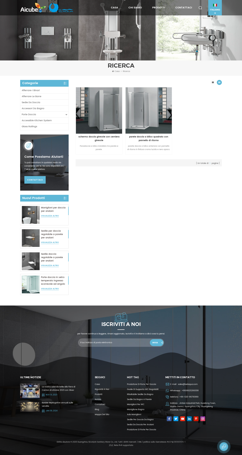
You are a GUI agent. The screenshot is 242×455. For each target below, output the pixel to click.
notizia (98, 399)
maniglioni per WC (135, 404)
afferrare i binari (31, 90)
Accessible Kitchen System (37, 120)
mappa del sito (102, 414)
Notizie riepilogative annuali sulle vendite (57, 404)
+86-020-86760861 (189, 396)
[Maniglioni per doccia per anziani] (31, 215)
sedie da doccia (31, 102)
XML (140, 442)
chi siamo (135, 8)
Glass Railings (29, 126)
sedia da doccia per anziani (140, 424)
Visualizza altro (50, 216)
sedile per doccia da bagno (140, 419)
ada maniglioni (134, 414)
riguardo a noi (102, 389)
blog (97, 409)
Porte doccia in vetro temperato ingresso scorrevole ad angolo (53, 281)
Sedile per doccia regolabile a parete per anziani (52, 234)
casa (97, 384)
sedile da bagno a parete (139, 399)
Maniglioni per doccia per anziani (53, 209)
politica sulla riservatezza (154, 442)
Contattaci (183, 8)
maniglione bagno (135, 409)
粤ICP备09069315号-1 (176, 442)
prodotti (98, 394)
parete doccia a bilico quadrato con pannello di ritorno (148, 138)
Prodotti (158, 8)
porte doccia (29, 114)
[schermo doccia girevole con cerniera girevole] (99, 110)
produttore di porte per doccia (141, 384)
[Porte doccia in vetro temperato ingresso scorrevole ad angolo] (31, 284)
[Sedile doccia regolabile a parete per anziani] (31, 261)
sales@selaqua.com (188, 384)
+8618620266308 (190, 390)
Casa (114, 8)
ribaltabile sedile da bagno (140, 394)
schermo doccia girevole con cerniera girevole (98, 138)
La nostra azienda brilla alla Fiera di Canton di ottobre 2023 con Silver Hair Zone (58, 388)
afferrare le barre (31, 96)
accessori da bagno (33, 108)
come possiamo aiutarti (43, 156)
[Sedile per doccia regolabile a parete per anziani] (31, 238)
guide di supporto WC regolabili (142, 389)
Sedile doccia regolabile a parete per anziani (52, 257)
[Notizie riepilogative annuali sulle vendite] (30, 407)
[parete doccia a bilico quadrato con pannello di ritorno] (148, 110)
